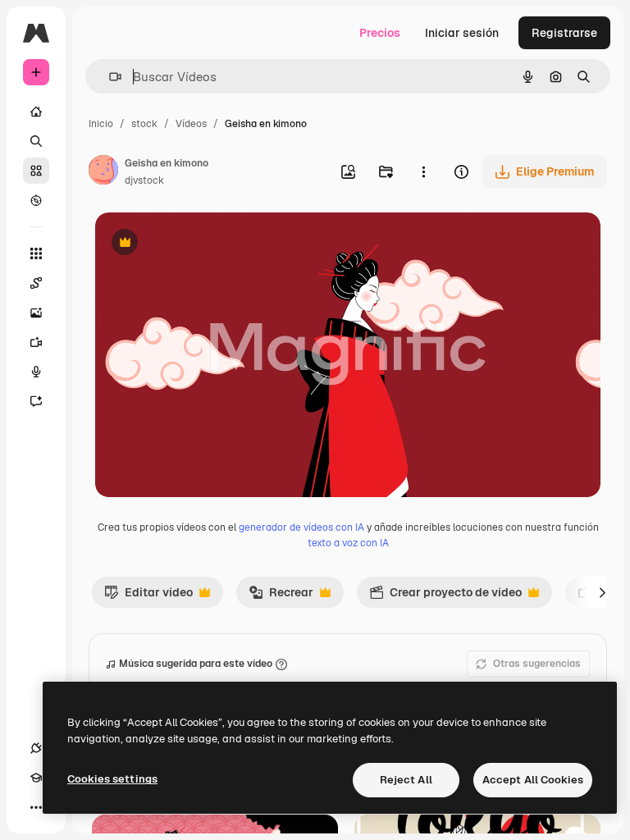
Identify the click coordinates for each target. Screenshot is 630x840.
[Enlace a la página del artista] (103, 172)
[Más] (36, 807)
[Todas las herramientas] (36, 253)
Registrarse (564, 32)
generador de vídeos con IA (301, 527)
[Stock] (36, 171)
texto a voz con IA (348, 543)
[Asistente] (36, 401)
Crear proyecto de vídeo (445, 596)
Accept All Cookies (532, 780)
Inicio (101, 123)
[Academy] (36, 778)
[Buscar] (36, 141)
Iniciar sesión (462, 32)
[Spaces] (36, 283)
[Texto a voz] (36, 371)
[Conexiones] (36, 748)
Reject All (406, 780)
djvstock (144, 180)
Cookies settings (112, 779)
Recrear (281, 596)
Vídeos (191, 123)
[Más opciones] (423, 171)
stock (144, 123)
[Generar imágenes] (36, 312)
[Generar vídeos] (36, 342)
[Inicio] (36, 111)
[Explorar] (36, 200)
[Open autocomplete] (108, 77)
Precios (379, 32)
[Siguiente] (602, 592)
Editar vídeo (148, 596)
